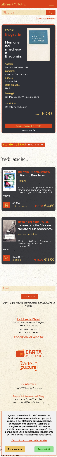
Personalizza (15, 449)
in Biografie (21, 144)
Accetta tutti (44, 449)
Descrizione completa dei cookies (29, 440)
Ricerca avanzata (45, 18)
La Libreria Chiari (28, 319)
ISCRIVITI (29, 296)
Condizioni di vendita (28, 337)
